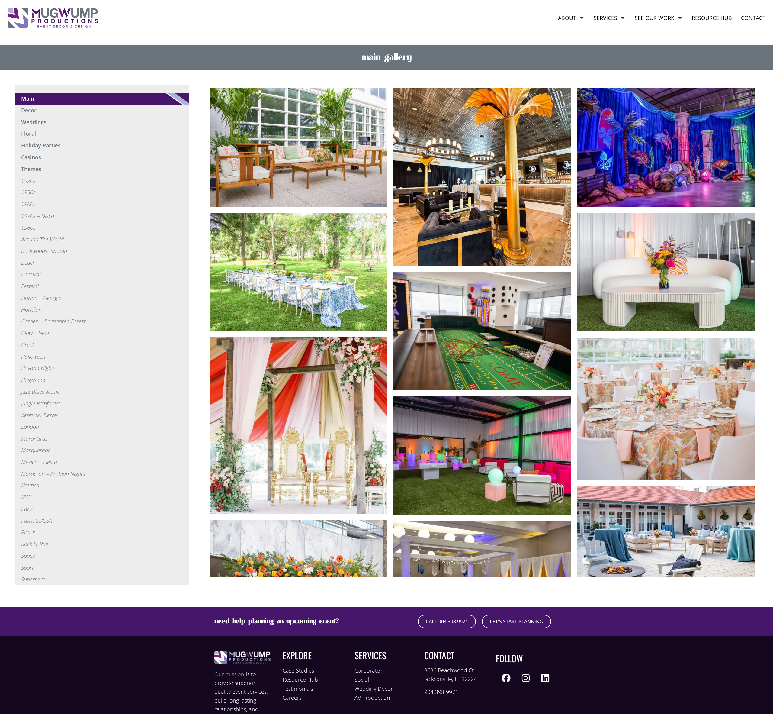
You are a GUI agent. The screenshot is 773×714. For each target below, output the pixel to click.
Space (28, 555)
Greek (28, 344)
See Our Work (654, 17)
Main (27, 98)
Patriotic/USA (36, 520)
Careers (292, 697)
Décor (29, 110)
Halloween (33, 356)
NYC (26, 497)
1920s (28, 180)
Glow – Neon (36, 333)
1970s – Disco (37, 215)
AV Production (372, 697)
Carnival (30, 274)
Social (361, 679)
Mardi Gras (34, 438)
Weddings (34, 122)
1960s (28, 204)
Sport (27, 567)
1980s (28, 227)
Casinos (31, 157)
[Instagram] (526, 678)
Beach (28, 262)
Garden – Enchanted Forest (53, 321)
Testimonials (298, 688)
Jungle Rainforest (40, 403)
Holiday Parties (41, 145)
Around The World (42, 239)
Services (605, 17)
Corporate (367, 670)
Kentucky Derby (39, 415)
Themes (31, 169)
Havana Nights (38, 368)
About (567, 17)
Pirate (28, 532)
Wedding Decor (373, 688)
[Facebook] (506, 678)
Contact (753, 17)
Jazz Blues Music (40, 391)
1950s (28, 192)
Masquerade (36, 450)
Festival (30, 286)
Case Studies (298, 670)
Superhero (33, 579)
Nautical (30, 485)
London (30, 426)
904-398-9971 (441, 692)
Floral (28, 133)
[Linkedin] (545, 678)
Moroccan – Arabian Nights (53, 473)
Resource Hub (712, 17)
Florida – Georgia (41, 298)
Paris (27, 508)
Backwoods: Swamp (44, 250)
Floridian (31, 309)
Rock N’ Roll (34, 544)
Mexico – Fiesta (39, 462)
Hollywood (33, 379)
